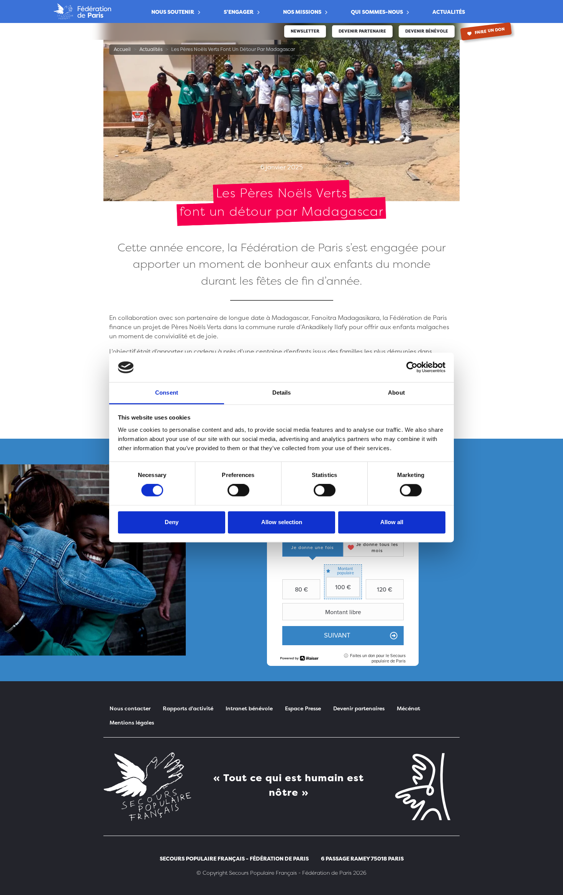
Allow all (391, 522)
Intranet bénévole (249, 708)
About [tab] (396, 392)
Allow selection (281, 522)
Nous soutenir (172, 11)
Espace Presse (303, 708)
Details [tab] (281, 392)
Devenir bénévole (426, 31)
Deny (171, 522)
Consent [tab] (166, 392)
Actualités (448, 11)
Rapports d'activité (188, 708)
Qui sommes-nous (377, 11)
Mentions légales (132, 722)
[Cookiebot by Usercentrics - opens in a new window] (411, 367)
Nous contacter (130, 708)
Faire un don (489, 31)
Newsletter (305, 31)
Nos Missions (302, 11)
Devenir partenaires (359, 708)
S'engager (239, 11)
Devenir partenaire (362, 31)
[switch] (238, 490)
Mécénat (408, 708)
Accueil (122, 49)
